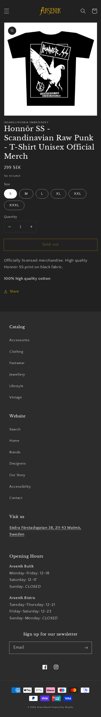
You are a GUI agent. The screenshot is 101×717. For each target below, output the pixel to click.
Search (15, 429)
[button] (6, 11)
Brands (15, 452)
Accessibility (20, 487)
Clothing (16, 352)
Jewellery (17, 375)
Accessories (19, 340)
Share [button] (14, 291)
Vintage (15, 397)
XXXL (14, 205)
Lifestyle (16, 386)
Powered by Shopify (62, 707)
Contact (16, 498)
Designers (17, 464)
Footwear (16, 363)
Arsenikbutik (43, 707)
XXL (77, 194)
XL (58, 194)
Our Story (17, 475)
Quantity (10, 217)
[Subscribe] (86, 647)
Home (14, 441)
